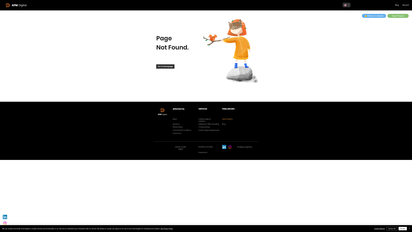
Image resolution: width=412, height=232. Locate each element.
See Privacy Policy (167, 228)
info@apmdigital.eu (244, 147)
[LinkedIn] (5, 217)
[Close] (409, 228)
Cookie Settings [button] (379, 228)
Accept (402, 228)
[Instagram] (5, 223)
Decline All (391, 228)
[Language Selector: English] (347, 5)
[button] (405, 5)
